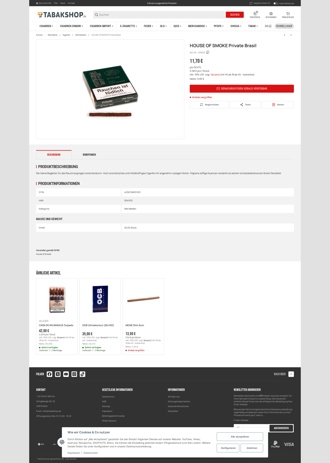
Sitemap (106, 406)
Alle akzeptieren (240, 436)
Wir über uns (173, 396)
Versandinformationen (178, 406)
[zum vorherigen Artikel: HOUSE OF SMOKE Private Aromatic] (285, 35)
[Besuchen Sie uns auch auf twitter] (57, 374)
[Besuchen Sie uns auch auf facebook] (49, 374)
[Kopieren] (208, 52)
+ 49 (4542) (41, 396)
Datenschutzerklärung (281, 409)
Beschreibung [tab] (53, 155)
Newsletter (173, 411)
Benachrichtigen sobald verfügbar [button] (244, 88)
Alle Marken (80, 35)
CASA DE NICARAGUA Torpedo (56, 325)
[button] (57, 299)
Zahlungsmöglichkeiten (179, 401)
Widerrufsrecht (109, 420)
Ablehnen (252, 447)
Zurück (39, 35)
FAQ (56, 3)
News (62, 3)
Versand (215, 74)
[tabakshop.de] (62, 14)
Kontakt (71, 3)
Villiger (43, 321)
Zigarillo (66, 35)
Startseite (52, 35)
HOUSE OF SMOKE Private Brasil (106, 35)
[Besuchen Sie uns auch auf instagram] (74, 374)
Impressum (107, 411)
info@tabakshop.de (51, 411)
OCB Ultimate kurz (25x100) (98, 325)
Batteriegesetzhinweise (113, 415)
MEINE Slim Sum (134, 325)
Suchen (234, 14)
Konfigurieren (228, 447)
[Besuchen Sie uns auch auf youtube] (66, 374)
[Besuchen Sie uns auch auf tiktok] (82, 374)
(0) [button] (262, 3)
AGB (104, 401)
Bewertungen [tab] (89, 155)
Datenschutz (108, 396)
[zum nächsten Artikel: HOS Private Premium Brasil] (291, 35)
